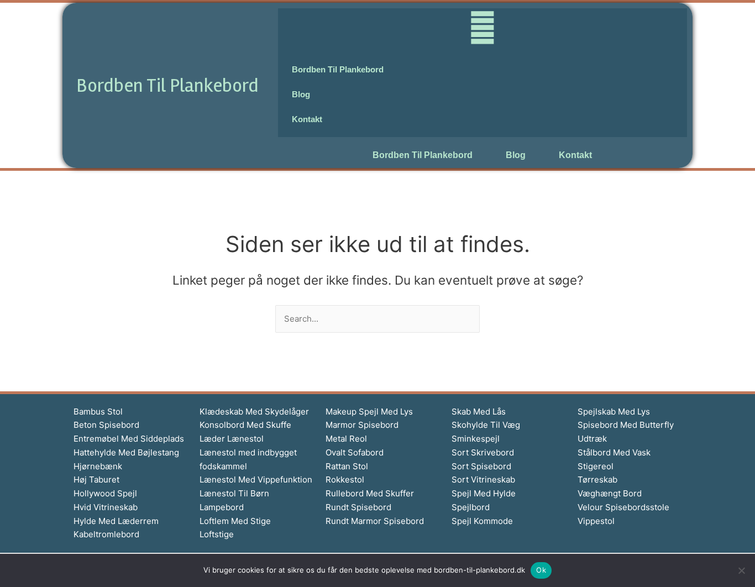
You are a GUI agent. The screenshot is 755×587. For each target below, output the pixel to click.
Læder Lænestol (232, 438)
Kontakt (575, 155)
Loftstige (217, 534)
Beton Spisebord (106, 425)
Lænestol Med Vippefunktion (256, 479)
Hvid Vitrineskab (106, 507)
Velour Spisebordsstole (623, 507)
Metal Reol (346, 438)
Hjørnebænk (98, 466)
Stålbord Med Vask (614, 452)
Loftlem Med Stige (235, 521)
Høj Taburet (96, 479)
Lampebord (222, 507)
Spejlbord (471, 507)
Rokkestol (345, 479)
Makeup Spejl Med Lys (369, 411)
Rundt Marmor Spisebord (375, 521)
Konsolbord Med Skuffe (245, 425)
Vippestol (596, 521)
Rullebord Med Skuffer (370, 493)
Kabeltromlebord (106, 534)
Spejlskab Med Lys (614, 411)
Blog (516, 155)
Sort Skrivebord (483, 452)
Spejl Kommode (482, 521)
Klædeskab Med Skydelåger (254, 411)
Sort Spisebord (481, 466)
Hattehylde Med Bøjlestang (126, 452)
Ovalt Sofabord (355, 452)
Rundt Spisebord (358, 507)
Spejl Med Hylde (484, 493)
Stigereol (596, 466)
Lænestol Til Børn (234, 493)
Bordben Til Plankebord (167, 85)
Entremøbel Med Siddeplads (129, 438)
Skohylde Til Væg (486, 425)
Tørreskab (597, 479)
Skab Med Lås (479, 411)
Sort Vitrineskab (483, 479)
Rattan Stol (347, 466)
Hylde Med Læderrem (116, 521)
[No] (741, 570)
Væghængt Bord (610, 493)
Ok (541, 569)
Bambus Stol (98, 411)
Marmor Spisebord (362, 425)
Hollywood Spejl (105, 493)
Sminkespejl (476, 438)
